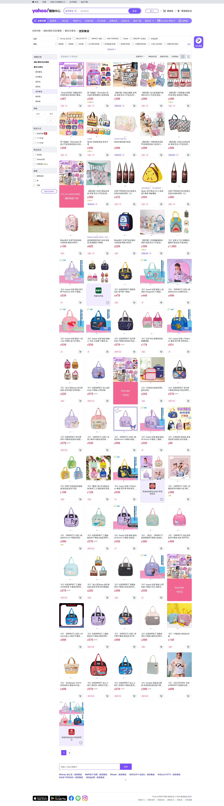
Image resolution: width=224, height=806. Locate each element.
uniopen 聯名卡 (168, 20)
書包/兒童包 (38, 67)
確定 (50, 120)
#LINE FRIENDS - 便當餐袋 (71, 777)
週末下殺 (137, 20)
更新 (189, 796)
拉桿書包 (38, 76)
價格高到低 (164, 56)
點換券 (53, 20)
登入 (152, 10)
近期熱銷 (175, 56)
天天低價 (101, 20)
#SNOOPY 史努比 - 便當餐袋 (142, 774)
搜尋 (126, 766)
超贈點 (185, 20)
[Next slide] (82, 74)
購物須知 (161, 799)
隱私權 (179, 799)
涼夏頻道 (113, 20)
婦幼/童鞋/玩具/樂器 (41, 62)
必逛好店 (125, 20)
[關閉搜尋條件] (75, 10)
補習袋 (37, 96)
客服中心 (141, 799)
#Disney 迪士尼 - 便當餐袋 (70, 774)
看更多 (148, 20)
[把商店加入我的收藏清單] (107, 302)
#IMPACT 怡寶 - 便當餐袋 (96, 774)
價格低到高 (152, 56)
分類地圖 (188, 799)
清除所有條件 (49, 191)
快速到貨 (89, 20)
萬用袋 (37, 101)
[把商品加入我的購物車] (80, 105)
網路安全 (170, 799)
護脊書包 (38, 72)
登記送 (65, 20)
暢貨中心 (77, 20)
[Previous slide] (61, 74)
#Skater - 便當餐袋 (118, 774)
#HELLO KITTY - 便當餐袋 (169, 774)
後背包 (37, 81)
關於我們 (151, 799)
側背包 (37, 86)
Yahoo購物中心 (46, 11)
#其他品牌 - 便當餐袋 (95, 777)
